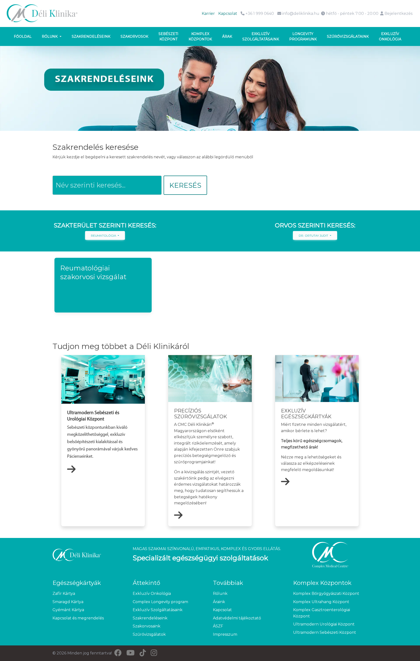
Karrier (208, 13)
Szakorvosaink (146, 626)
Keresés (185, 185)
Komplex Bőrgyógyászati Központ (326, 593)
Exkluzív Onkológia (152, 593)
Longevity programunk (303, 36)
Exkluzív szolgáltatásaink (260, 36)
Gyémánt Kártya (68, 609)
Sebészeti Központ (168, 36)
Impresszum (225, 634)
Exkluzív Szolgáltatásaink (158, 609)
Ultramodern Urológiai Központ (324, 624)
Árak (227, 36)
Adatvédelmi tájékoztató (237, 618)
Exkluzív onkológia (390, 36)
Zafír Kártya (63, 593)
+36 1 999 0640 (259, 13)
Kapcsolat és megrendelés (78, 618)
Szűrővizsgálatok (149, 634)
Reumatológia (104, 235)
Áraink (219, 601)
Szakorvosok (134, 36)
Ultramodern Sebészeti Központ (324, 632)
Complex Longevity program (160, 601)
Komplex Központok (200, 36)
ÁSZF (218, 626)
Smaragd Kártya (67, 601)
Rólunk (50, 36)
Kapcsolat (227, 13)
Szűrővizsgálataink (348, 36)
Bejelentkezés (398, 13)
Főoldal (23, 36)
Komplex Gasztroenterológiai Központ (321, 612)
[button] (103, 285)
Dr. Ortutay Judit (314, 235)
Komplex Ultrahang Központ (321, 601)
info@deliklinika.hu (300, 13)
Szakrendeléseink (91, 36)
